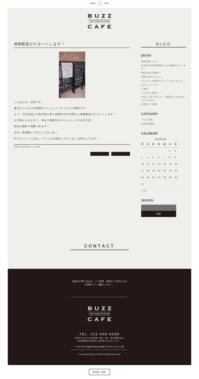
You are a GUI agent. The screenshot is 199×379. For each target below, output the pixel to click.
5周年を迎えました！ (152, 76)
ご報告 (144, 89)
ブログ (144, 119)
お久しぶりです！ (150, 85)
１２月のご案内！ (150, 93)
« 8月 (144, 190)
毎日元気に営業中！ (151, 72)
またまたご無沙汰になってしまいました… (162, 81)
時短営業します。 (150, 61)
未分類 (37, 147)
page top (99, 372)
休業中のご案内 (149, 104)
